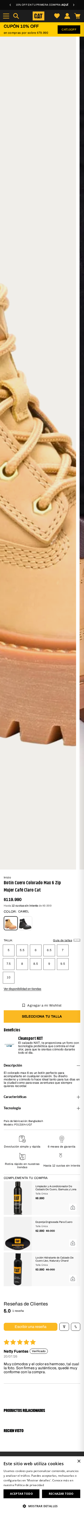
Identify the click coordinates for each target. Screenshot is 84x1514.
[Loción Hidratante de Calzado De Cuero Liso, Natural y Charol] (18, 1269)
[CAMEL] (11, 923)
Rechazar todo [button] (61, 1494)
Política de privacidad (29, 1485)
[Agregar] (73, 1207)
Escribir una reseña (30, 1327)
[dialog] (42, 1485)
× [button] (78, 1461)
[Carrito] (77, 16)
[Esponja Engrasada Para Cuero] (18, 1234)
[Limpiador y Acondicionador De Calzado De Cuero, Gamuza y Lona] (18, 1198)
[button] (42, 1506)
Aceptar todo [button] (21, 1494)
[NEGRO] (25, 923)
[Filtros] (64, 1327)
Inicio (7, 877)
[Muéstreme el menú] (6, 16)
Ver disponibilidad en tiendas (22, 989)
